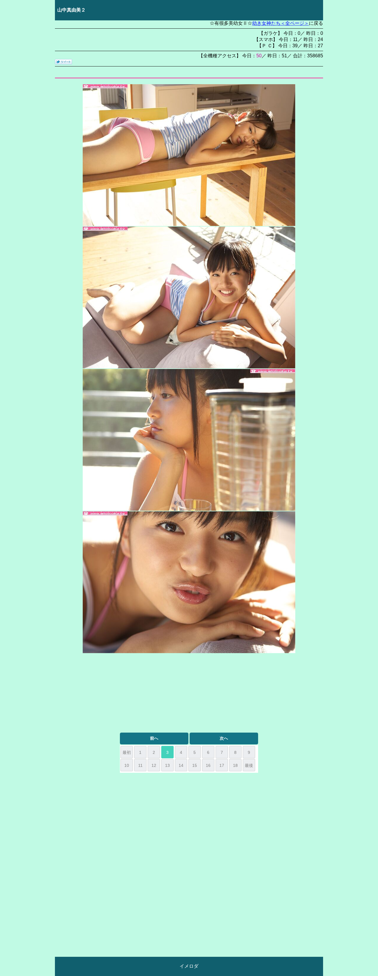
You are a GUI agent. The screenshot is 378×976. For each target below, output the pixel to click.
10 (126, 765)
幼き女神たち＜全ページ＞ (280, 23)
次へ (224, 738)
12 (153, 765)
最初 (127, 752)
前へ (154, 738)
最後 (249, 765)
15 (194, 765)
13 (167, 765)
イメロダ (189, 966)
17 (221, 765)
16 (208, 765)
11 (140, 765)
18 (235, 765)
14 (181, 765)
